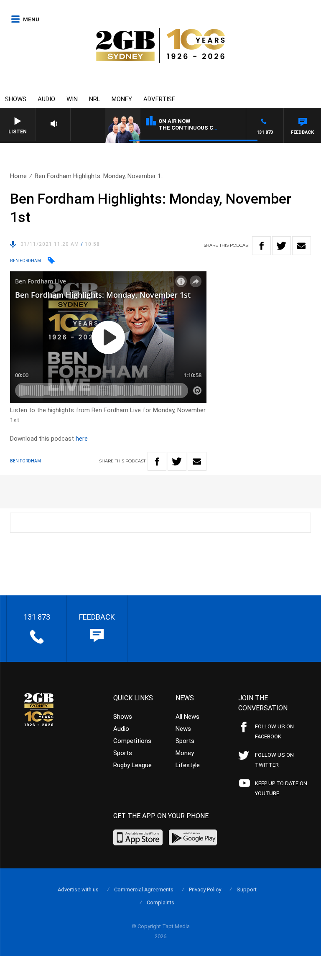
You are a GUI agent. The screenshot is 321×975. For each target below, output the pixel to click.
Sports (122, 753)
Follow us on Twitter (274, 760)
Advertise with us (78, 889)
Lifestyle (188, 765)
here (82, 438)
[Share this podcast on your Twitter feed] (281, 245)
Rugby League (132, 765)
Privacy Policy (205, 889)
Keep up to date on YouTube (281, 788)
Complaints (160, 902)
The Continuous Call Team (199, 128)
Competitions (132, 741)
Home (18, 176)
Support (247, 889)
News (183, 729)
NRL (94, 99)
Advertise (159, 99)
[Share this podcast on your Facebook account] (261, 245)
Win (72, 99)
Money (122, 99)
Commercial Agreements (143, 889)
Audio (46, 99)
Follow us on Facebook (274, 731)
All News (187, 716)
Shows (15, 99)
